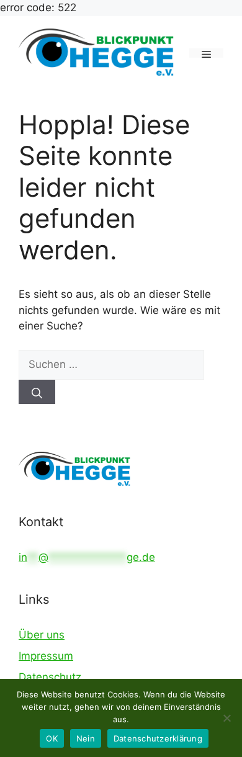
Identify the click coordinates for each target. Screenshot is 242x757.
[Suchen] (37, 392)
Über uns (42, 635)
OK (52, 738)
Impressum (46, 656)
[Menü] (206, 53)
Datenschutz (50, 677)
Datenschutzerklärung (158, 738)
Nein (85, 738)
